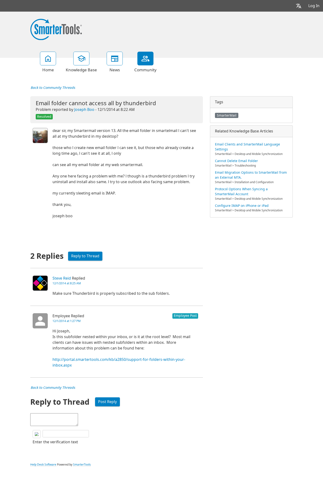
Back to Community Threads (53, 88)
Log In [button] (313, 6)
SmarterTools (82, 464)
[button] (298, 6)
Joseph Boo (84, 109)
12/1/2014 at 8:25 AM (66, 283)
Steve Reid (61, 278)
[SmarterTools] (56, 28)
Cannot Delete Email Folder (236, 161)
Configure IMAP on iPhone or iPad (242, 206)
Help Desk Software (43, 464)
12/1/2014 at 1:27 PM (66, 321)
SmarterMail (226, 115)
